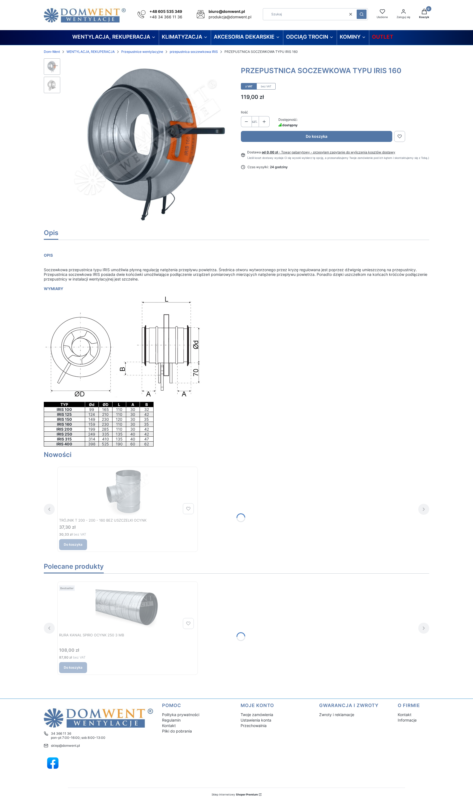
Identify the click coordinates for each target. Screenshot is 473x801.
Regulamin (171, 720)
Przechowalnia (254, 725)
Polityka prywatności (180, 714)
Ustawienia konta (256, 720)
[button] (362, 14)
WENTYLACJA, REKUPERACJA (91, 52)
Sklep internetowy (235, 794)
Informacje (407, 720)
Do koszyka (316, 136)
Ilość (244, 112)
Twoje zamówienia (257, 714)
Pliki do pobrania (177, 731)
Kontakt (169, 725)
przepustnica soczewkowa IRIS (194, 52)
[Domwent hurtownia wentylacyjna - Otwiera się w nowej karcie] (53, 763)
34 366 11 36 (61, 733)
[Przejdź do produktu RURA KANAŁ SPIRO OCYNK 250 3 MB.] (127, 607)
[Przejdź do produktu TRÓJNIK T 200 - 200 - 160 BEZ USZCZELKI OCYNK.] (127, 492)
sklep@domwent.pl (65, 745)
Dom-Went (52, 52)
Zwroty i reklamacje (336, 714)
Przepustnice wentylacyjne (142, 52)
